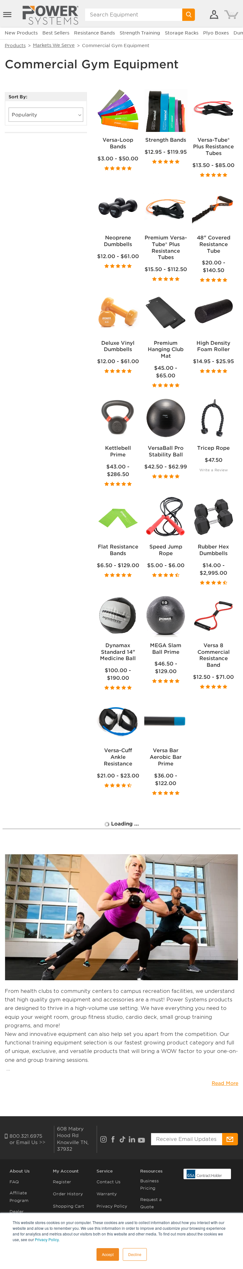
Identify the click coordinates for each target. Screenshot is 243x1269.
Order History (68, 1194)
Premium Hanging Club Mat (166, 349)
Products (15, 45)
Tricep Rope (213, 448)
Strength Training (140, 32)
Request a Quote (151, 1203)
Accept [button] (108, 1254)
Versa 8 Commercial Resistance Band (213, 655)
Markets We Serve (54, 45)
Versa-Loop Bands (118, 143)
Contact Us (109, 1181)
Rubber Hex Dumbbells (213, 550)
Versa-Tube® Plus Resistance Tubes (213, 146)
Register (62, 1181)
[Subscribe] (230, 1139)
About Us (19, 1171)
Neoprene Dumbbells (118, 241)
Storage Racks (181, 32)
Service (105, 1171)
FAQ (14, 1181)
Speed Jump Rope (165, 550)
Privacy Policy (47, 1239)
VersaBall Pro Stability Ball (166, 451)
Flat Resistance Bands (118, 550)
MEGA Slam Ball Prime (165, 648)
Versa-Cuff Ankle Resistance (118, 757)
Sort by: (18, 97)
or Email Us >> (27, 1142)
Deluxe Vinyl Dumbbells (117, 346)
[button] (8, 15)
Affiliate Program (18, 1197)
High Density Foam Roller (213, 346)
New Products (21, 32)
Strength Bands (165, 140)
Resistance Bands (94, 32)
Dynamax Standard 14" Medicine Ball (118, 652)
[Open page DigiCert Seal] (204, 1173)
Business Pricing (149, 1185)
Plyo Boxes (216, 32)
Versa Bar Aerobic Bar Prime (166, 757)
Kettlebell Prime (118, 451)
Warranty (107, 1194)
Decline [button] (134, 1254)
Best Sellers (55, 32)
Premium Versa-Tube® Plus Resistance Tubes (166, 247)
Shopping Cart (68, 1206)
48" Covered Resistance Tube (213, 244)
